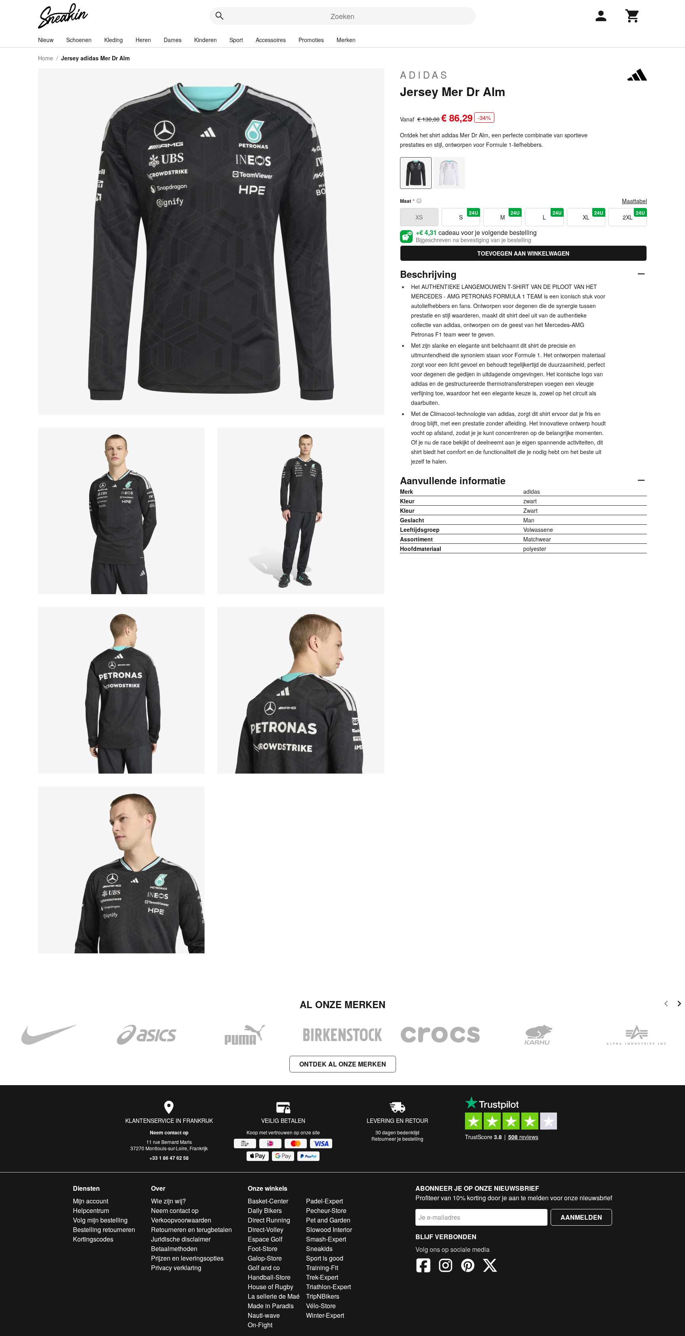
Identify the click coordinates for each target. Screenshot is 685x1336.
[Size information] (419, 201)
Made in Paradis (271, 1305)
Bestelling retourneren (104, 1229)
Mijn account (90, 1200)
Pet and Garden (328, 1219)
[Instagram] (445, 1266)
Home (45, 58)
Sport (236, 40)
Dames (173, 40)
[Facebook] (423, 1266)
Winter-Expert (325, 1315)
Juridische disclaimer (180, 1239)
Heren (143, 40)
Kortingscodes (93, 1239)
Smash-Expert (326, 1239)
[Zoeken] (219, 16)
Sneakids (319, 1248)
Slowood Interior (329, 1229)
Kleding (113, 40)
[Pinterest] (468, 1266)
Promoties (311, 40)
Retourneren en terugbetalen (191, 1229)
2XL (634, 215)
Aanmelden (581, 1217)
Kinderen (205, 40)
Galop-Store (265, 1258)
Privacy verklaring (176, 1267)
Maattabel (634, 201)
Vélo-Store (321, 1305)
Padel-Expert (324, 1200)
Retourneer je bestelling (397, 1138)
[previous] (666, 1005)
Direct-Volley (265, 1229)
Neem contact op (169, 1132)
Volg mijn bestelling (100, 1219)
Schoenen (79, 40)
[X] (490, 1266)
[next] (679, 1005)
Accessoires (271, 40)
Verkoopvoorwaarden (181, 1219)
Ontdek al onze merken (342, 1063)
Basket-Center (268, 1200)
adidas (424, 74)
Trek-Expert (322, 1277)
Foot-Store (262, 1248)
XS (419, 217)
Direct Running (269, 1219)
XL (593, 215)
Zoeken (342, 16)
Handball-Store (269, 1277)
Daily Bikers (265, 1210)
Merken (346, 40)
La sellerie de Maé (274, 1296)
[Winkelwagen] (633, 16)
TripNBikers (322, 1296)
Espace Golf (265, 1239)
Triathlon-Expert (328, 1286)
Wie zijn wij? (168, 1200)
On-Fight (260, 1324)
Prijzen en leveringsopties (187, 1258)
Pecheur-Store (326, 1210)
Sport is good (324, 1258)
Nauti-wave (264, 1315)
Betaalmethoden (174, 1248)
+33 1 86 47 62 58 (169, 1157)
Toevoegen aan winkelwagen (523, 253)
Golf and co (264, 1267)
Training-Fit (322, 1267)
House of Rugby (270, 1286)
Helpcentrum (91, 1210)
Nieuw (46, 40)
